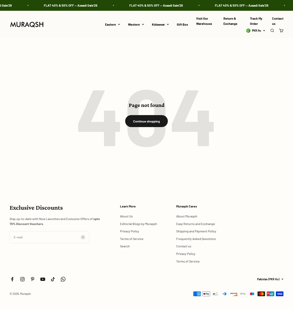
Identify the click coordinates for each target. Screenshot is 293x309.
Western (134, 24)
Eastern (110, 24)
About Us (126, 216)
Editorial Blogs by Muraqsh (138, 224)
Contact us (183, 246)
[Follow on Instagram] (22, 279)
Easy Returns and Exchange (195, 224)
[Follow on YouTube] (42, 279)
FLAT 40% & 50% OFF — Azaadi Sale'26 (68, 5)
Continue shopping (146, 121)
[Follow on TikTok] (53, 279)
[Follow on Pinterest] (32, 279)
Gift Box (182, 24)
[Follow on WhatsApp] (63, 279)
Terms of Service (132, 239)
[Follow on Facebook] (12, 279)
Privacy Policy (129, 231)
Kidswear (158, 24)
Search (125, 246)
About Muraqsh (186, 216)
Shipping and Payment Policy (196, 231)
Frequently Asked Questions (196, 239)
